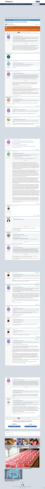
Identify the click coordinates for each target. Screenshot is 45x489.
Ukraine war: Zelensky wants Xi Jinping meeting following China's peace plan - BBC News (22, 142)
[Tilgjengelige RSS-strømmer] (39, 437)
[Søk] (39, 4)
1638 (20, 32)
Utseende (16, 486)
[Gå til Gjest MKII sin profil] (8, 120)
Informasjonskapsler (29, 486)
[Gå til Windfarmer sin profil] (8, 37)
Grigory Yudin (31, 154)
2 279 (8, 77)
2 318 (8, 103)
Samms (8, 108)
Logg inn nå (30, 426)
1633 (11, 32)
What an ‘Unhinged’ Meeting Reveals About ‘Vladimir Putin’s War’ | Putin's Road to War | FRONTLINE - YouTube (25, 299)
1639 (22, 32)
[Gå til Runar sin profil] (6, 27)
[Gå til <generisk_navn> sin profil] (8, 100)
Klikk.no (25, 487)
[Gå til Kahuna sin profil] (8, 275)
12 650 (8, 278)
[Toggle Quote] (13, 36)
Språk (13, 486)
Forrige (7, 32)
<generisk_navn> (8, 97)
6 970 (8, 157)
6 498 (8, 67)
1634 (13, 32)
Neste (29, 32)
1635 (15, 32)
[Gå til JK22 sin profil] (8, 154)
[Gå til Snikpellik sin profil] (8, 208)
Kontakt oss (24, 486)
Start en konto (14, 426)
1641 (25, 32)
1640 (24, 32)
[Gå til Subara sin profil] (8, 64)
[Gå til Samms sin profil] (8, 74)
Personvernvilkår (20, 486)
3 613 (8, 40)
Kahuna (8, 272)
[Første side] (5, 32)
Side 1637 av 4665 (35, 32)
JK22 (8, 151)
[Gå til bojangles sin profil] (8, 401)
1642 (27, 32)
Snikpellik (8, 206)
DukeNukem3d (8, 232)
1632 (9, 32)
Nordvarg (15, 153)
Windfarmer (8, 34)
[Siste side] (31, 32)
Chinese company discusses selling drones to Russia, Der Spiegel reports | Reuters (22, 87)
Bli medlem (37, 1)
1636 (16, 32)
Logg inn (34, 1)
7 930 (8, 238)
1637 (18, 32)
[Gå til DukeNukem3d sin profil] (8, 235)
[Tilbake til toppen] (22, 482)
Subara (8, 61)
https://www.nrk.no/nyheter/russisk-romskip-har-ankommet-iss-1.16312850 (21, 65)
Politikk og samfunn (14, 24)
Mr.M (14, 36)
